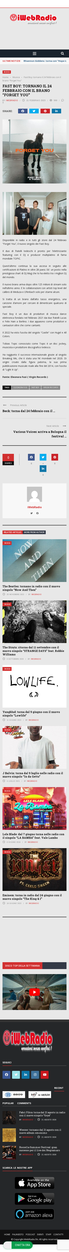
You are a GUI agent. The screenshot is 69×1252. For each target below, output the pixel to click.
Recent (58, 1087)
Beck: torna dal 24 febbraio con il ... (29, 411)
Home (7, 1234)
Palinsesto (18, 1234)
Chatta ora (22, 1245)
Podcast (30, 1234)
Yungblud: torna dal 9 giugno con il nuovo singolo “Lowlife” (31, 713)
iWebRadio (12, 100)
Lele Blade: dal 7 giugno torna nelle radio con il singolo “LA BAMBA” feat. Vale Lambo (33, 835)
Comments (24, 1103)
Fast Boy (35, 387)
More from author (34, 532)
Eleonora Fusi (20, 387)
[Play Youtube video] (34, 992)
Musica (7, 72)
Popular (8, 1103)
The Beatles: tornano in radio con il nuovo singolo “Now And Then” (31, 588)
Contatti (58, 1234)
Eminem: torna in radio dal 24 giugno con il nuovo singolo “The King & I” (32, 896)
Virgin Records (50, 387)
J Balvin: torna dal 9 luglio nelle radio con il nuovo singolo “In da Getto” (33, 774)
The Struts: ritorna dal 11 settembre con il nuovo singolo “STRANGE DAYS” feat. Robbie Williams (33, 651)
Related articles (12, 532)
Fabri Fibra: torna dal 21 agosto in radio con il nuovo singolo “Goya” (42, 1114)
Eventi (40, 1234)
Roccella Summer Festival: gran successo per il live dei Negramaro (39, 1149)
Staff (48, 1234)
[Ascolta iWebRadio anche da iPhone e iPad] (34, 1182)
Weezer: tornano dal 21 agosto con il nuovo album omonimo (40, 1131)
